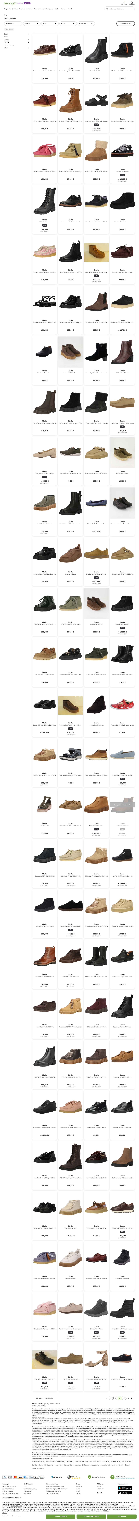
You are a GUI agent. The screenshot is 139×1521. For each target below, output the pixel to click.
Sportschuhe (53, 1420)
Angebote (79, 1486)
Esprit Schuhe (96, 1456)
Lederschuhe (95, 1465)
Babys (6, 34)
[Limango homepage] (10, 3)
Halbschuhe (58, 1465)
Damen (6, 39)
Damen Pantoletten (117, 1465)
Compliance (27, 1493)
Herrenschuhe (91, 1446)
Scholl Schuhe (104, 1461)
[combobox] (119, 9)
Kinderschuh (118, 1412)
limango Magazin (7, 1491)
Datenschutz (27, 1491)
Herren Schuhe (126, 1461)
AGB (25, 1486)
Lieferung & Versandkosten (55, 1486)
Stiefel (87, 1427)
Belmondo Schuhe (80, 1461)
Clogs (127, 1465)
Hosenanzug (129, 1428)
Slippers (86, 1465)
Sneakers (99, 1445)
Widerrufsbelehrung (30, 1489)
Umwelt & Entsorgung (53, 1491)
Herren (6, 42)
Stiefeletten (95, 1427)
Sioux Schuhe (50, 1461)
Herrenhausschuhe (38, 1469)
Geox (89, 1456)
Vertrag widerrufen (52, 1493)
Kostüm (117, 1428)
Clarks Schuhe (93, 1461)
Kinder (6, 37)
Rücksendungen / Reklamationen (56, 1489)
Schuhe (107, 1430)
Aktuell (99, 1486)
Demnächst (100, 1489)
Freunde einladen (7, 1489)
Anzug (34, 1443)
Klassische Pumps (38, 1461)
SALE (6, 48)
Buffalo (106, 1456)
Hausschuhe (105, 1465)
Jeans (121, 1443)
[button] (132, 3)
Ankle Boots (38, 1430)
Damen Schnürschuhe (46, 1465)
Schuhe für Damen (95, 1410)
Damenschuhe (115, 1461)
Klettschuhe (68, 1465)
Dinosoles (132, 1414)
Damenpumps (110, 1433)
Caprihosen (69, 1461)
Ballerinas (69, 1427)
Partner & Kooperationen (10, 1493)
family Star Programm (9, 1486)
